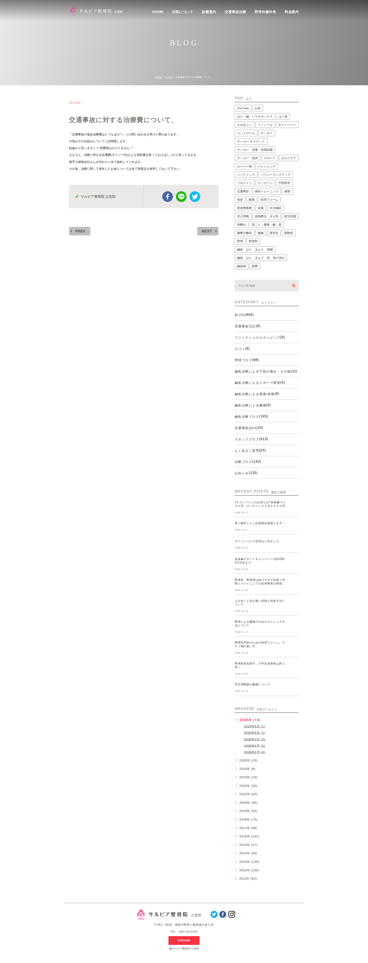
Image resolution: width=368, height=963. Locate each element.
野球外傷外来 (265, 12)
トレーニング (267, 166)
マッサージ (265, 183)
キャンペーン (287, 124)
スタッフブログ (247, 439)
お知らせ (242, 473)
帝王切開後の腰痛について (252, 684)
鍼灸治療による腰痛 (250, 405)
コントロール (246, 133)
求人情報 (243, 216)
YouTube (243, 108)
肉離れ (241, 224)
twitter (195, 196)
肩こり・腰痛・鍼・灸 (267, 224)
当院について (182, 12)
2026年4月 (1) (255, 732)
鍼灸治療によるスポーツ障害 (257, 382)
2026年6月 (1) (255, 726)
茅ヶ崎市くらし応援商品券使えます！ (260, 523)
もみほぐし (244, 124)
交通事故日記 (245, 326)
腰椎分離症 (244, 233)
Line (181, 196)
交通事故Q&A (246, 428)
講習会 (273, 233)
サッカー (267, 133)
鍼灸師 (241, 266)
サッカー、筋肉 (247, 158)
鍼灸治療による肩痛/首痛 (255, 394)
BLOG (168, 77)
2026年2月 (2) (255, 745)
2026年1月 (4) (255, 752)
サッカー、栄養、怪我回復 (255, 149)
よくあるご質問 (247, 450)
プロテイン (244, 183)
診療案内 (209, 12)
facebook (167, 196)
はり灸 (283, 116)
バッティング (246, 174)
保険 (287, 191)
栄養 (261, 208)
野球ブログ (243, 360)
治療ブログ (243, 462)
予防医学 (284, 183)
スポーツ (270, 158)
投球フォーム (269, 199)
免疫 (240, 199)
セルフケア (288, 158)
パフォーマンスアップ (275, 174)
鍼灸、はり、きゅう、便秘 (255, 249)
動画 (252, 199)
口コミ (240, 349)
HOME (157, 12)
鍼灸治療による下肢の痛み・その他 (263, 371)
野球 (240, 241)
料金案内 (292, 12)
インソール (265, 124)
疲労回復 (290, 216)
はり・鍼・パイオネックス (255, 116)
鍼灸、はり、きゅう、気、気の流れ (261, 258)
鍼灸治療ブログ (247, 416)
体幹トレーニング (267, 191)
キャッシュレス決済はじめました (257, 541)
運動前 (288, 233)
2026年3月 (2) (255, 739)
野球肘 (253, 241)
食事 (255, 266)
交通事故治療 (235, 12)
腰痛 (261, 233)
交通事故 (243, 191)
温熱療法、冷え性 (267, 216)
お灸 (258, 108)
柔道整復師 (244, 208)
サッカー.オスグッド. (251, 141)
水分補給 (275, 208)
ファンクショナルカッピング (257, 337)
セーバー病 (244, 166)
